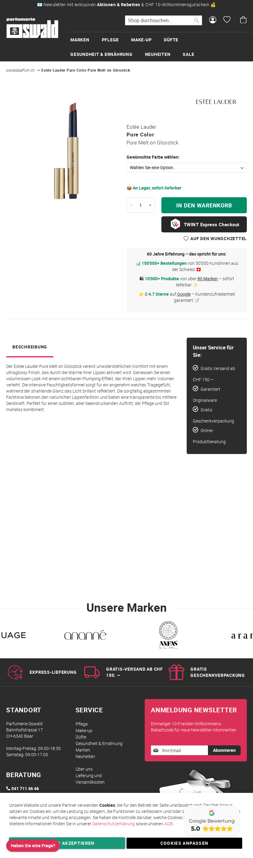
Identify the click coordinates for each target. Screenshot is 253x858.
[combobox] (163, 20)
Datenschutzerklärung (113, 824)
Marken (83, 750)
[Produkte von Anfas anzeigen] (168, 636)
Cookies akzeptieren (67, 843)
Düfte (81, 737)
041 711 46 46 (25, 788)
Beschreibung (29, 347)
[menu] (160, 46)
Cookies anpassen (184, 843)
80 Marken (207, 278)
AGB (168, 824)
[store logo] (32, 28)
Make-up (84, 730)
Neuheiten (85, 756)
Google (184, 294)
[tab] (29, 347)
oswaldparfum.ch (20, 70)
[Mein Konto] (212, 20)
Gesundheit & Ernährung (99, 743)
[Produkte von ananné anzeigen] (85, 636)
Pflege (82, 724)
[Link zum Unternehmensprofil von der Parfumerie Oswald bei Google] (211, 836)
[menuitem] (86, 39)
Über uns (84, 769)
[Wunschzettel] (226, 20)
